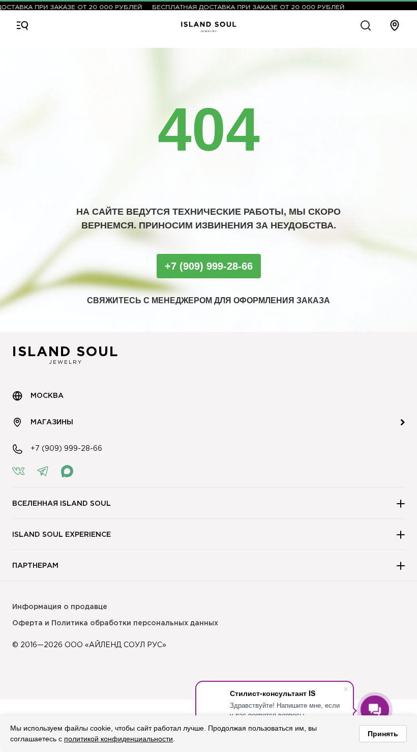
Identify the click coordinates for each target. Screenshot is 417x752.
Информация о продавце (59, 607)
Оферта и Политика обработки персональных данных (115, 623)
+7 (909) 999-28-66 (209, 266)
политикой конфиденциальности (118, 739)
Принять (383, 734)
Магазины (52, 422)
